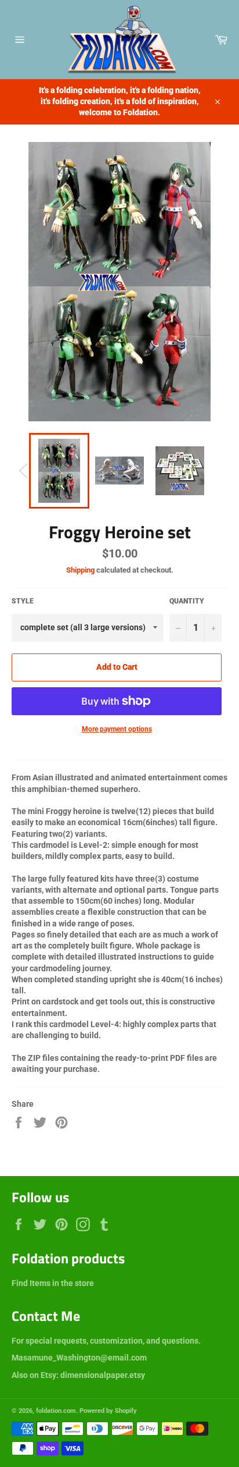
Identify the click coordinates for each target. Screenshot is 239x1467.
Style (23, 601)
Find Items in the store (53, 1283)
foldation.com (56, 1411)
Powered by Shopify (108, 1411)
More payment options (117, 729)
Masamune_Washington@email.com (79, 1357)
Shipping (80, 570)
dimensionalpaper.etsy (102, 1375)
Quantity (186, 601)
